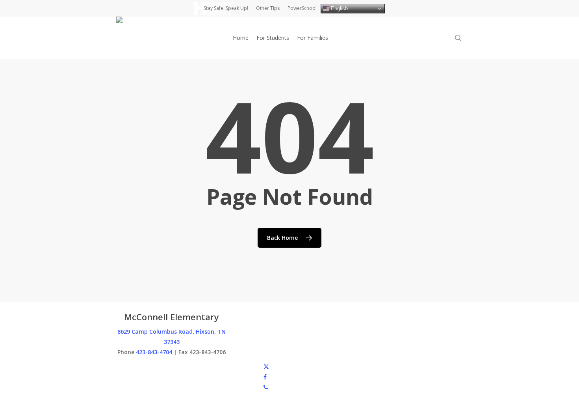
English (338, 8)
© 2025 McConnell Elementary (155, 366)
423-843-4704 (154, 352)
